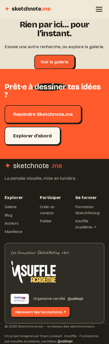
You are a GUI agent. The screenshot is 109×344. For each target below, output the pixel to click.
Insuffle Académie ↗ (86, 224)
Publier (46, 221)
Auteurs (12, 223)
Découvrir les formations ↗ (40, 312)
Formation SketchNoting (87, 210)
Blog (8, 215)
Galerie (10, 207)
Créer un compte (47, 210)
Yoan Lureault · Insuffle (58, 336)
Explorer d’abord (32, 136)
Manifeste (13, 231)
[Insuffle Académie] (33, 273)
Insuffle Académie (25, 341)
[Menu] (99, 9)
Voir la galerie (54, 62)
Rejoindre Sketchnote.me (43, 114)
